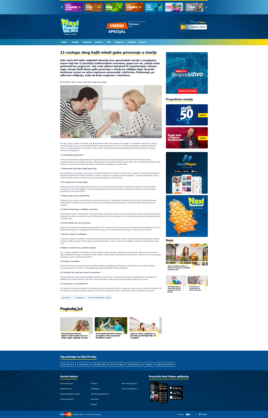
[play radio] (192, 26)
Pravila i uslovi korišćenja (93, 414)
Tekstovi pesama (134, 364)
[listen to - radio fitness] (154, 7)
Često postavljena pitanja (70, 394)
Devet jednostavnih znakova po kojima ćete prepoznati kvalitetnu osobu (109, 335)
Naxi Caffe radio (99, 364)
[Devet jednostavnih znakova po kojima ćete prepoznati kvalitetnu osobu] (111, 325)
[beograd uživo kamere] (187, 73)
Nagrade (149, 364)
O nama (94, 383)
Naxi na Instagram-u (130, 389)
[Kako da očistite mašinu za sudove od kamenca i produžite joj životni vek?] (187, 255)
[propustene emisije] (187, 115)
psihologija (79, 297)
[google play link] (176, 388)
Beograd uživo (66, 389)
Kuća (169, 240)
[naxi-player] (187, 173)
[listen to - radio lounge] (93, 7)
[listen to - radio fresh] (73, 7)
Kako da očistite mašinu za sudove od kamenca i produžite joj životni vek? (179, 267)
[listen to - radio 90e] (134, 7)
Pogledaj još (71, 308)
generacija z (66, 297)
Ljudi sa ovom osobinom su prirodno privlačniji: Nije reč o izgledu (143, 335)
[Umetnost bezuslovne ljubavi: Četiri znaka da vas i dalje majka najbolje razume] (76, 325)
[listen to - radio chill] (194, 7)
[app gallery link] (176, 397)
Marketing (95, 389)
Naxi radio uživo (68, 364)
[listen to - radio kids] (114, 7)
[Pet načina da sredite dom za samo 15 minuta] (198, 280)
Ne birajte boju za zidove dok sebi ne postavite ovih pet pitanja (174, 289)
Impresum (95, 399)
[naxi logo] (70, 26)
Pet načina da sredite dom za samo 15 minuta (195, 288)
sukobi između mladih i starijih (99, 297)
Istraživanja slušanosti (99, 394)
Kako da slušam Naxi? (165, 364)
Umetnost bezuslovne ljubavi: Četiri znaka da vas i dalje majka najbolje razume (74, 335)
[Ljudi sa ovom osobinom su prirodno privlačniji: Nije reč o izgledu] (145, 325)
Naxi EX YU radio (116, 364)
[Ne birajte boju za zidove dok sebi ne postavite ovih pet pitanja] (176, 280)
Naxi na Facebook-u (129, 383)
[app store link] (176, 393)
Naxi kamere (83, 364)
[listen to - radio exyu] (174, 7)
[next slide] (206, 7)
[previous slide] (61, 7)
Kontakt (94, 404)
